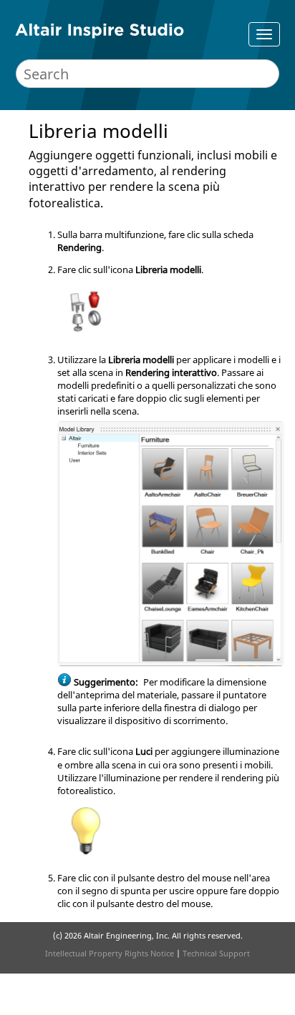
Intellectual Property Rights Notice (109, 953)
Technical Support (216, 953)
